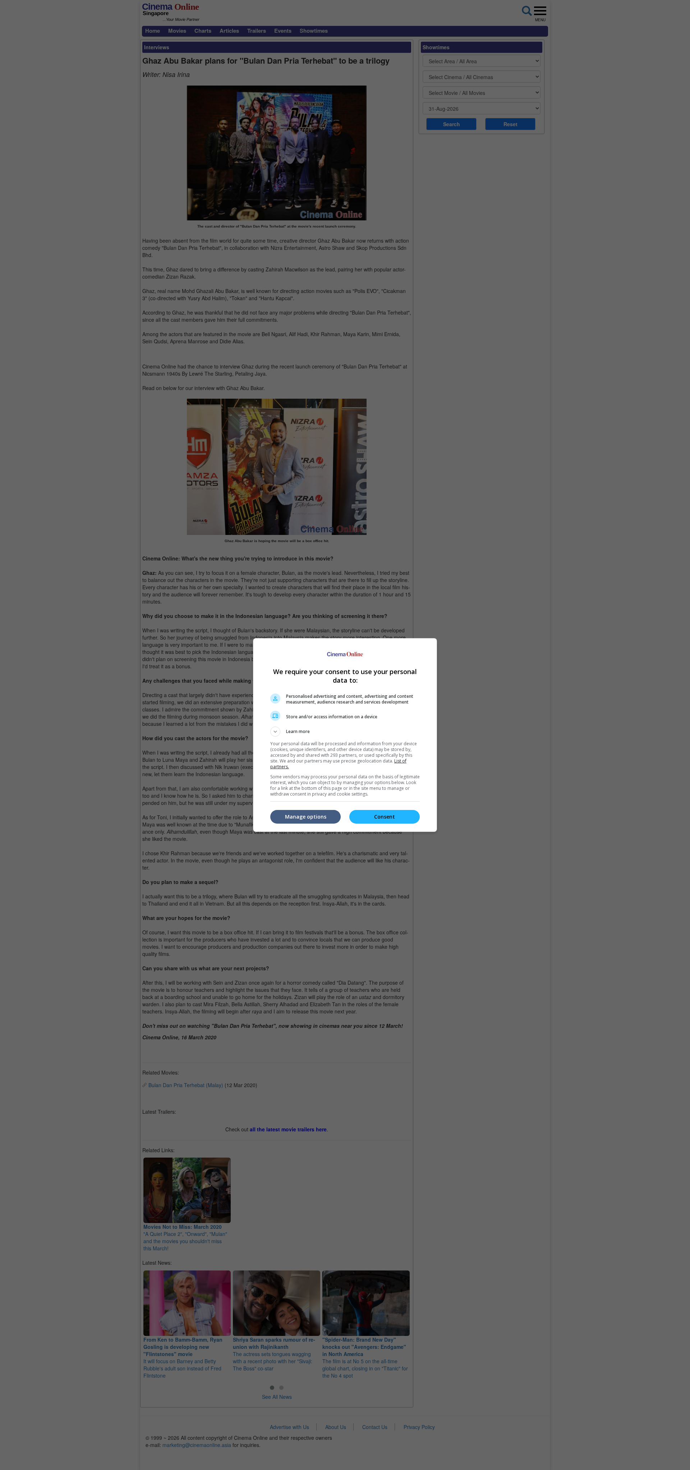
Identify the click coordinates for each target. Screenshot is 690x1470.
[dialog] (345, 735)
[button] (345, 732)
